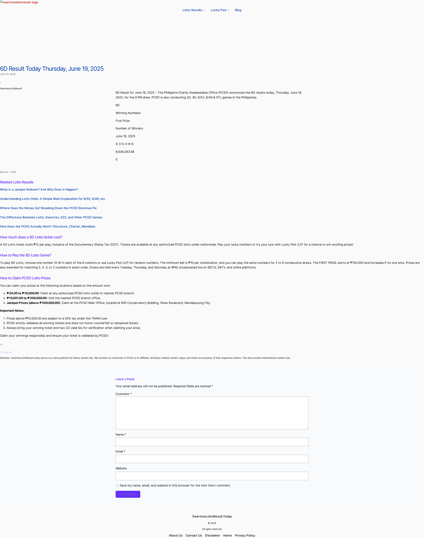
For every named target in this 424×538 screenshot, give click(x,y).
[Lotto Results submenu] (204, 10)
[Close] (1, 344)
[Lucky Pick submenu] (228, 10)
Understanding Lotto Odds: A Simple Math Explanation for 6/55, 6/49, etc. (53, 198)
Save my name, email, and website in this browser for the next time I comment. (175, 485)
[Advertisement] (212, 40)
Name (121, 434)
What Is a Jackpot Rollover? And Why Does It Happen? (39, 189)
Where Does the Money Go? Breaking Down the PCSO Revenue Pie (48, 208)
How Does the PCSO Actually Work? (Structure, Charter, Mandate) (47, 226)
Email (120, 451)
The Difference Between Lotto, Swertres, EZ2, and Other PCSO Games (51, 217)
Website (121, 468)
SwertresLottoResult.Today (212, 516)
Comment (124, 394)
